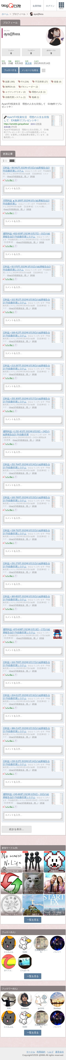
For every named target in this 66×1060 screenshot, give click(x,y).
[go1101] (41, 999)
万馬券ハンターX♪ (41, 951)
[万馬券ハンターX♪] (41, 943)
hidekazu (25, 1008)
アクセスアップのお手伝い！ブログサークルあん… (54, 869)
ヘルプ (50, 1052)
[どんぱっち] (24, 961)
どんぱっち (24, 970)
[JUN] (8, 999)
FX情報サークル (54, 893)
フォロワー (31, 52)
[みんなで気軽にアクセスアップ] (33, 861)
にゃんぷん (8, 952)
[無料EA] (9, 87)
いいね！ (10, 180)
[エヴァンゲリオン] (14, 92)
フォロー (11, 52)
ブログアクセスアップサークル (33, 892)
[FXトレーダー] (28, 87)
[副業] (9, 82)
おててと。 (8, 970)
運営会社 (59, 1052)
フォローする (10, 70)
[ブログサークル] (11, 5)
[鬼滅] (34, 97)
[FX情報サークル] (54, 883)
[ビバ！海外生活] (33, 905)
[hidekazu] (24, 999)
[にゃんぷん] (8, 943)
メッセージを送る (30, 70)
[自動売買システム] (14, 97)
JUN (9, 1008)
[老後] (56, 82)
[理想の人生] (37, 92)
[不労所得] (40, 82)
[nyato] (24, 943)
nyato (25, 952)
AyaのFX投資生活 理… (18, 176)
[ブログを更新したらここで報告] (11, 883)
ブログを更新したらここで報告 (11, 892)
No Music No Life (11, 871)
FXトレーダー (11, 914)
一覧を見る (33, 919)
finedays (57, 1008)
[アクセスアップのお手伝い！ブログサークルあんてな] (54, 861)
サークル (30, 1052)
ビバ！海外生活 (33, 914)
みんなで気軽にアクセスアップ (33, 870)
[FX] (23, 82)
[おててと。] (8, 961)
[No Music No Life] (11, 861)
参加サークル (51, 52)
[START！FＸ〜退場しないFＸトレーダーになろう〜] (54, 905)
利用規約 (41, 1052)
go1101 (41, 1008)
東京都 (28, 63)
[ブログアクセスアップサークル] (33, 883)
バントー (57, 952)
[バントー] (57, 943)
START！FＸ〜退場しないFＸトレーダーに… (54, 913)
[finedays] (57, 999)
